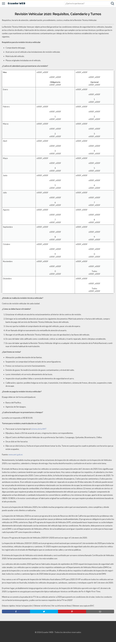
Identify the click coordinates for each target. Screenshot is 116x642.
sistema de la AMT (39, 429)
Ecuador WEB (16, 4)
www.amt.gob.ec (15, 454)
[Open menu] (3, 3)
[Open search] (112, 3)
